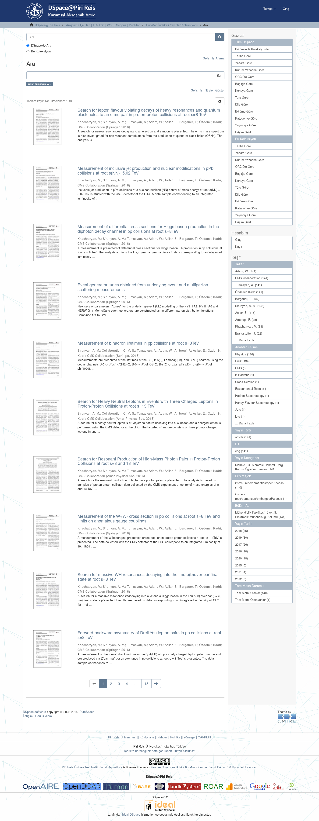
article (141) (243, 437)
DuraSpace (86, 711)
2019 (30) (241, 537)
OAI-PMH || (205, 737)
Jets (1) (240, 409)
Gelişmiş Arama (213, 58)
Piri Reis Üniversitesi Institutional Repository (92, 767)
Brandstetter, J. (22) (248, 333)
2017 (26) (241, 544)
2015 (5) (240, 565)
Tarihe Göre (243, 56)
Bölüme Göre (244, 111)
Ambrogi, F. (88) (246, 319)
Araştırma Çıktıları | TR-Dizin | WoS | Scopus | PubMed (103, 25)
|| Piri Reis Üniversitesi (121, 737)
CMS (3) (240, 368)
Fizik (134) (242, 361)
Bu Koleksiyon (41, 51)
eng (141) (241, 451)
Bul (219, 75)
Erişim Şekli (243, 132)
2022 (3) (240, 579)
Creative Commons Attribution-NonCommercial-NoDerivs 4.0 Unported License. (202, 767)
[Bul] (219, 37)
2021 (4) (240, 572)
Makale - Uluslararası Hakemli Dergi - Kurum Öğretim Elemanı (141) (260, 467)
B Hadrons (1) (244, 374)
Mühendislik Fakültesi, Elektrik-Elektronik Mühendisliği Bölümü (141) (260, 514)
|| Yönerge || (188, 737)
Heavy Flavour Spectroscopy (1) (257, 402)
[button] (269, 9)
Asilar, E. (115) (245, 312)
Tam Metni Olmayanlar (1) (252, 599)
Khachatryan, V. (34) (249, 326)
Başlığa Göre (244, 83)
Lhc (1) (240, 416)
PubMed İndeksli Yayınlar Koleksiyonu (172, 25)
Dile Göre (241, 104)
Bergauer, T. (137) (247, 298)
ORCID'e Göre (244, 76)
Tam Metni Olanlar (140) (251, 593)
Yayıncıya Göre (245, 125)
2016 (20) (241, 551)
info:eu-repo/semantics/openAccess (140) (259, 485)
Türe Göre (241, 97)
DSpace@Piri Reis (47, 25)
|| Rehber (160, 737)
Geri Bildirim (43, 716)
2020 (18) (241, 558)
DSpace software (34, 711)
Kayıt (238, 246)
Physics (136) (244, 354)
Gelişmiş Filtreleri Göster (207, 90)
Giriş (238, 239)
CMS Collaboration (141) (251, 278)
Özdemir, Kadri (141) (249, 292)
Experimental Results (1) (252, 388)
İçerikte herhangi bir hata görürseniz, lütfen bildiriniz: (159, 750)
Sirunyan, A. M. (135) (249, 305)
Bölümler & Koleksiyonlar (252, 49)
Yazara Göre (243, 63)
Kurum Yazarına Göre (249, 70)
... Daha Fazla (244, 340)
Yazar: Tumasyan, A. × (40, 84)
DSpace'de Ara (41, 45)
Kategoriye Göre (246, 118)
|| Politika (173, 737)
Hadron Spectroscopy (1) (252, 395)
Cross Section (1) (247, 381)
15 (146, 683)
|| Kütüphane (145, 737)
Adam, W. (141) (245, 271)
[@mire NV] (287, 718)
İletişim (28, 716)
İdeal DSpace (131, 814)
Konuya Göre (244, 90)
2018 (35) (241, 530)
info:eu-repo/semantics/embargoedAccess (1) (261, 496)
